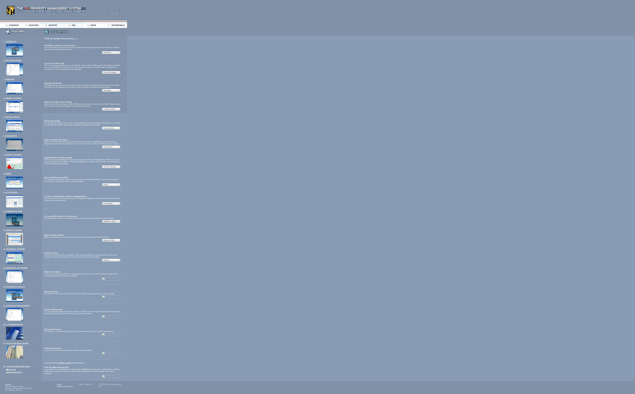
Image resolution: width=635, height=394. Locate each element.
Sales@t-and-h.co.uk (65, 386)
